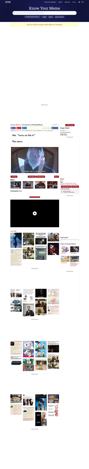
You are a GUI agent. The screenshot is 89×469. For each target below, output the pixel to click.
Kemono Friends (64, 262)
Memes (50, 17)
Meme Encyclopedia (50, 2)
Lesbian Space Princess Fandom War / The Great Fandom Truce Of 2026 (74, 264)
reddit (74, 183)
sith (68, 184)
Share (13, 128)
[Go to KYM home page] (7, 2)
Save (19, 128)
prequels (62, 184)
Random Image (40, 176)
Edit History (75, 186)
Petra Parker (63, 253)
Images (44, 17)
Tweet (24, 128)
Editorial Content (59, 17)
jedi (65, 184)
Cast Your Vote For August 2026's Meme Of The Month (44, 24)
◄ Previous (14, 176)
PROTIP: (12, 130)
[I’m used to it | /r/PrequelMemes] (34, 153)
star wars (62, 183)
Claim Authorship (66, 186)
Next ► (56, 176)
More (74, 2)
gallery (31, 130)
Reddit (61, 180)
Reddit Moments (67, 191)
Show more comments (34, 197)
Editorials (67, 2)
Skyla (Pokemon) (73, 253)
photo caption (74, 184)
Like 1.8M (55, 128)
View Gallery (32, 176)
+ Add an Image (69, 125)
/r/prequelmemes (69, 183)
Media (60, 2)
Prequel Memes (15, 125)
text (70, 184)
